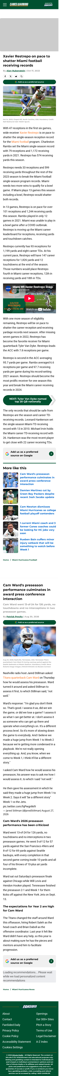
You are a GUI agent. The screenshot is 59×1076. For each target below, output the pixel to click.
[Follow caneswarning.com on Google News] (51, 453)
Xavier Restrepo (29, 132)
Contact (7, 1019)
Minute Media (17, 1055)
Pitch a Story (43, 1024)
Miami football (20, 141)
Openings (42, 1013)
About (6, 1013)
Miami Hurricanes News (23, 989)
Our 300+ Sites (45, 1019)
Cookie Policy (10, 1036)
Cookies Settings (12, 1047)
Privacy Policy (10, 1030)
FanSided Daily (11, 1024)
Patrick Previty (15, 616)
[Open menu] (5, 4)
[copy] (21, 76)
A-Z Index (42, 1041)
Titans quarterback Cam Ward (21, 677)
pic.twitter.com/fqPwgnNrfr (19, 806)
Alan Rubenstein (16, 70)
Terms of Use (44, 1030)
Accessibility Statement (16, 1041)
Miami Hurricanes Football (24, 560)
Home (6, 560)
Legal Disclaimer (46, 1036)
